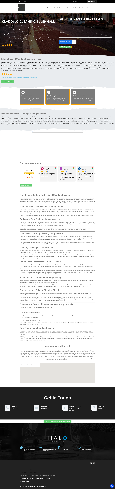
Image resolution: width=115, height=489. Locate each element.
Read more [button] (62, 179)
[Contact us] (36, 408)
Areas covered (24, 481)
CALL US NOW (65, 447)
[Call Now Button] (112, 486)
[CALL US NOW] (59, 447)
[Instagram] (94, 463)
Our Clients (75, 7)
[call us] (7, 408)
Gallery (82, 7)
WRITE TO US (85, 447)
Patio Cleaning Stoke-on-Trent (28, 472)
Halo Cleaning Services (51, 7)
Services (67, 7)
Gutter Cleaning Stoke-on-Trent (29, 475)
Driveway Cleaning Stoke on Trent (29, 469)
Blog (88, 7)
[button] (94, 174)
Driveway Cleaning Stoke (43, 478)
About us (61, 7)
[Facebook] (91, 463)
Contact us (45, 406)
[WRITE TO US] (79, 447)
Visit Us (101, 406)
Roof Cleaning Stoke (46, 475)
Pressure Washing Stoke (27, 478)
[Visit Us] (94, 408)
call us (14, 406)
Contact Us (93, 7)
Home (21, 462)
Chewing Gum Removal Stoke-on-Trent (31, 466)
